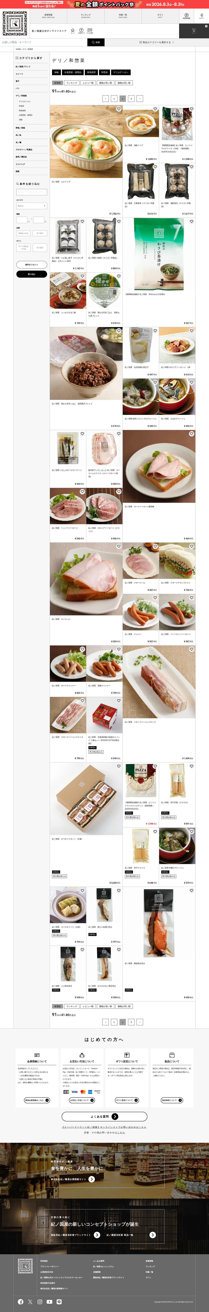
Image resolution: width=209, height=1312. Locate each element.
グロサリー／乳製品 (24, 150)
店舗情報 (97, 1272)
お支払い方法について (79, 1100)
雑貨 (17, 171)
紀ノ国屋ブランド (23, 67)
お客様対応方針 (46, 1272)
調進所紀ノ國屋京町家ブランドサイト (71, 1235)
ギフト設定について (124, 1100)
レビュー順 (88, 83)
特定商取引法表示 (47, 1283)
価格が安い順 (105, 83)
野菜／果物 (20, 128)
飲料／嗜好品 (21, 157)
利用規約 (44, 1261)
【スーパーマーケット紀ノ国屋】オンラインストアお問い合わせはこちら (104, 1127)
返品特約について (169, 1100)
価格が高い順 (124, 83)
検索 (98, 42)
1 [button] (114, 99)
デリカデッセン (25, 101)
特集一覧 (123, 15)
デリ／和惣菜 (21, 96)
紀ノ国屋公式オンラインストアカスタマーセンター (61, 1277)
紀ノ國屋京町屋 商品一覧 (120, 1235)
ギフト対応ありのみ (23, 247)
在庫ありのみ (23, 233)
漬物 (20, 120)
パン (17, 88)
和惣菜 (21, 106)
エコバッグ (20, 164)
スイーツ (19, 74)
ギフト (160, 15)
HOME (18, 49)
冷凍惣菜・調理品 (25, 115)
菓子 (17, 81)
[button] (105, 98)
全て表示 (40, 233)
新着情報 (48, 15)
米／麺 (18, 142)
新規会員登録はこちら (34, 1100)
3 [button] (131, 99)
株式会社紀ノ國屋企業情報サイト (68, 1179)
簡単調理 (22, 110)
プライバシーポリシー (49, 1266)
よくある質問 (100, 1116)
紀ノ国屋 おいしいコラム (103, 1266)
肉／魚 (18, 135)
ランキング (86, 15)
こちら (121, 1132)
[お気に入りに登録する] (118, 109)
